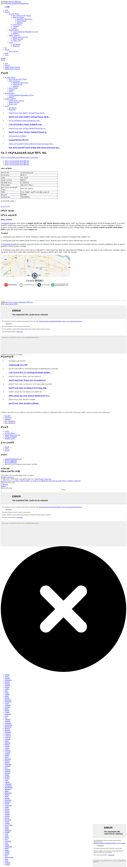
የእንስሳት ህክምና (25, 481)
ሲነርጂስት (16, 26)
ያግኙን (7, 55)
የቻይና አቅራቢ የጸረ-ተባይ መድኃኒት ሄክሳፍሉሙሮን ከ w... (29, 396)
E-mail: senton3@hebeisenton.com (17, 3)
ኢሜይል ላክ (4, 484)
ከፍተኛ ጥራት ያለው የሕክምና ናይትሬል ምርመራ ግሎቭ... (29, 117)
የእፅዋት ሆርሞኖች (14, 35)
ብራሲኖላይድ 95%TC (11, 304)
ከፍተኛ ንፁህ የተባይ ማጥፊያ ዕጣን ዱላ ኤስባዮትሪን (27, 380)
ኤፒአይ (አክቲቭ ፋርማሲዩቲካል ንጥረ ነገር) (25, 32)
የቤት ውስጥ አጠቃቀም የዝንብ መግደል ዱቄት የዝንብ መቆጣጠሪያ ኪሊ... (34, 147)
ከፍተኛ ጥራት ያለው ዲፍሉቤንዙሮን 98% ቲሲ (19, 302)
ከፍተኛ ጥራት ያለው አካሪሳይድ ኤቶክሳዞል (23, 403)
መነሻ (6, 10)
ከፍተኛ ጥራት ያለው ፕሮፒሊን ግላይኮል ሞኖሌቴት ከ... (28, 132)
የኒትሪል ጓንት (17, 44)
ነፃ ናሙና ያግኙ (5, 206)
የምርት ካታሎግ (13, 51)
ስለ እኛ (7, 49)
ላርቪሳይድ (20, 23)
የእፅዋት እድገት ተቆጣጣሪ (20, 37)
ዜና (6, 48)
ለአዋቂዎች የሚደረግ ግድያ (24, 19)
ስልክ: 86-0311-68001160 (13, 1)
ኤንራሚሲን (16, 481)
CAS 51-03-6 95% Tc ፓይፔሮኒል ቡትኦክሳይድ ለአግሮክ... (30, 372)
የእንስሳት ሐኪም (14, 30)
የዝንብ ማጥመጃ (21, 21)
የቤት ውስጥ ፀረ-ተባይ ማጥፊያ (22, 15)
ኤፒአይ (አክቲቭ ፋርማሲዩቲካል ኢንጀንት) (21, 95)
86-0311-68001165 (11, 462)
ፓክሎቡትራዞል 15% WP (18, 365)
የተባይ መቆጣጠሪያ (18, 17)
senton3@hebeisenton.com (13, 459)
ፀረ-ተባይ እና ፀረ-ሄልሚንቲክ (39, 481)
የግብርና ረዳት (17, 40)
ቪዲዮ (6, 53)
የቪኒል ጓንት (16, 46)
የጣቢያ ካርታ (48, 479)
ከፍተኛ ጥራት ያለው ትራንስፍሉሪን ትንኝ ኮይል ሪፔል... (28, 388)
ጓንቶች (11, 42)
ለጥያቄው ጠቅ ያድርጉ (7, 477)
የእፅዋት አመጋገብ (18, 39)
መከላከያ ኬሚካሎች (11, 437)
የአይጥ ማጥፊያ (17, 24)
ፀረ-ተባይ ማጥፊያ (14, 14)
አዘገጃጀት (15, 33)
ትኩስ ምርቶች (39, 479)
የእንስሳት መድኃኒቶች (74, 481)
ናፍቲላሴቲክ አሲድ (7, 223)
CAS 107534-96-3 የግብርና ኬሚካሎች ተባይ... (26, 124)
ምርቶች (7, 12)
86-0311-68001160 (11, 461)
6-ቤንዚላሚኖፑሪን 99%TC (19, 140)
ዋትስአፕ (3, 486)
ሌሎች (15, 28)
